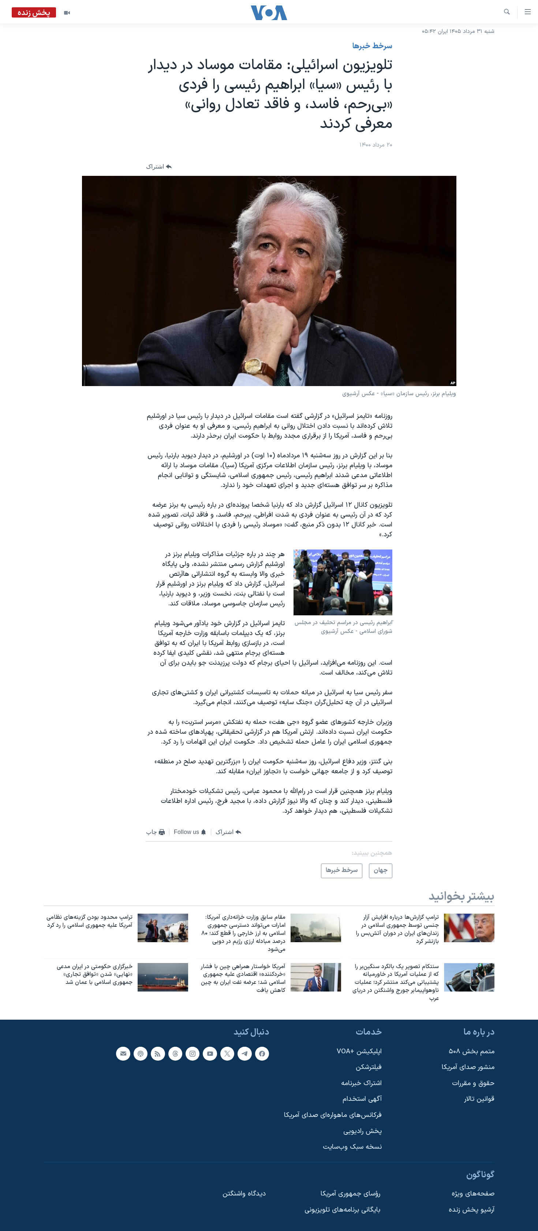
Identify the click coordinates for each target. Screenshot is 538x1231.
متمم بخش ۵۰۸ (471, 1051)
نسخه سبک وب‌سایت (352, 1147)
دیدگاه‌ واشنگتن (244, 1194)
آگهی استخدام (362, 1099)
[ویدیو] (67, 12)
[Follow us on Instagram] (192, 1053)
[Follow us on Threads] (175, 1053)
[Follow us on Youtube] (210, 1053)
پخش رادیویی (362, 1131)
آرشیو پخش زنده (471, 1210)
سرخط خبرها (372, 46)
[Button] (159, 166)
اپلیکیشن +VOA (359, 1051)
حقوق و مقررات (473, 1083)
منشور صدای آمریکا (468, 1067)
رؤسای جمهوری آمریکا (350, 1194)
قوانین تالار (479, 1099)
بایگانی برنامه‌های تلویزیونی (342, 1210)
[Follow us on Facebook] (262, 1053)
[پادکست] (140, 1053)
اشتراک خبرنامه (361, 1083)
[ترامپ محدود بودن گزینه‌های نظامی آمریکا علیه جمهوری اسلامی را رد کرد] (163, 928)
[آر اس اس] (158, 1053)
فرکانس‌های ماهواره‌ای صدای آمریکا (333, 1115)
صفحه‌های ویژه (473, 1194)
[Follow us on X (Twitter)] (227, 1053)
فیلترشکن (369, 1067)
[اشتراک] (123, 1053)
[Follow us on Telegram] (244, 1053)
